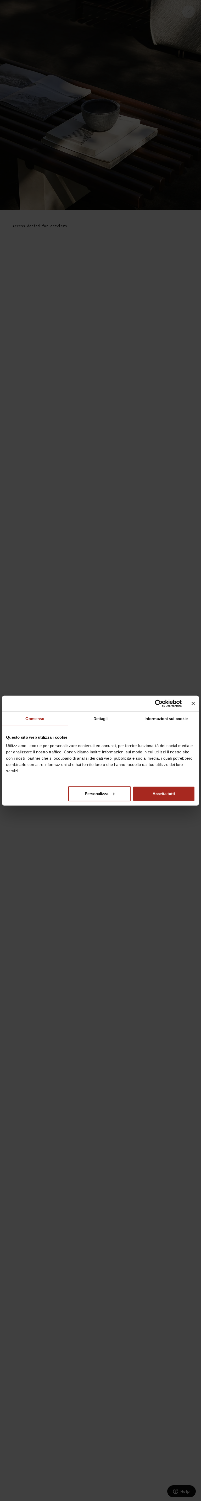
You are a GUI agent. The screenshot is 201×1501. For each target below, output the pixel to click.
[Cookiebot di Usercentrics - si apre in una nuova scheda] (159, 703)
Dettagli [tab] (100, 718)
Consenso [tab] (34, 718)
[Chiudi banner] (193, 703)
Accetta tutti (164, 793)
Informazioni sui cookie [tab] (166, 718)
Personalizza (96, 793)
